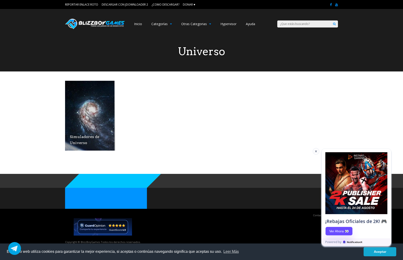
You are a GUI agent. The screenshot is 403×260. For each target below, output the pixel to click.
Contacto (318, 215)
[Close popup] (316, 151)
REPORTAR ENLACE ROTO (81, 5)
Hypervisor (228, 24)
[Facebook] (331, 4)
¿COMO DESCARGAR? (165, 5)
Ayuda (250, 24)
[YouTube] (336, 4)
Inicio (138, 24)
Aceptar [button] (380, 251)
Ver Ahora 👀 (339, 231)
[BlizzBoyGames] (95, 28)
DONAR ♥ (189, 5)
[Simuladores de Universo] (90, 149)
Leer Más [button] (231, 251)
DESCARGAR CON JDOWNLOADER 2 (125, 5)
